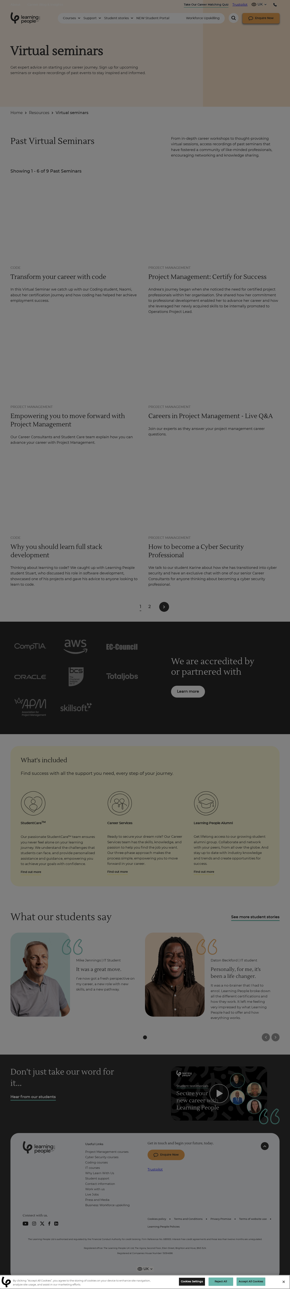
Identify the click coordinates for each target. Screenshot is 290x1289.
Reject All (221, 1281)
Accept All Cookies (251, 1281)
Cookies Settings (192, 1281)
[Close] (283, 1281)
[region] (145, 1282)
